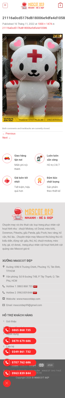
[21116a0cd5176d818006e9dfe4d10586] (32, 77)
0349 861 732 (21, 351)
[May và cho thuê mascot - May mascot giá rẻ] (32, 5)
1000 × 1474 (45, 23)
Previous (8, 133)
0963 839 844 (21, 373)
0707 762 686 (21, 362)
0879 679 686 (21, 341)
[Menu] (5, 5)
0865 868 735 (21, 330)
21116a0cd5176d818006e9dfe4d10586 (24, 27)
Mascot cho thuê (51, 371)
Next (6, 137)
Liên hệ (38, 373)
